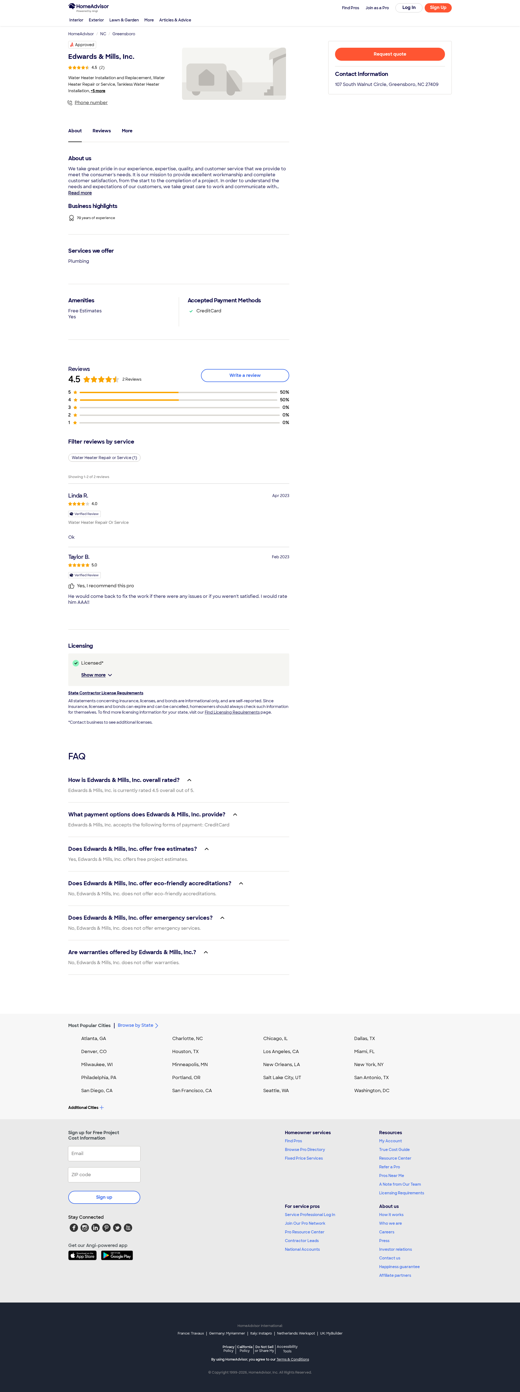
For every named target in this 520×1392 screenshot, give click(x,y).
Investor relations (395, 1249)
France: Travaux (191, 1333)
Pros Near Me (391, 1175)
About (75, 131)
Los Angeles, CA (281, 1051)
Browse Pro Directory (305, 1149)
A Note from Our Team (400, 1184)
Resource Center (395, 1158)
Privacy (229, 1349)
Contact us (389, 1258)
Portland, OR (186, 1077)
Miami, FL (364, 1051)
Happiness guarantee (399, 1266)
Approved (84, 44)
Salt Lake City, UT (282, 1077)
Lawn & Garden (124, 20)
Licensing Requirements (401, 1193)
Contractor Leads (302, 1240)
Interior (76, 20)
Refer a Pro (389, 1167)
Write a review (245, 375)
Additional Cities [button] (83, 1107)
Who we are (390, 1223)
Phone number (91, 102)
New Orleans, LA (281, 1064)
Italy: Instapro (261, 1333)
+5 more (98, 90)
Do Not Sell (264, 1349)
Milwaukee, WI (97, 1064)
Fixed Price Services (304, 1158)
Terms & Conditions (293, 1359)
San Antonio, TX (371, 1077)
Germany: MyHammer (227, 1333)
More (149, 20)
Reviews (102, 131)
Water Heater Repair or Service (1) (104, 457)
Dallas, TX (364, 1038)
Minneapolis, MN (190, 1064)
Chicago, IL (275, 1038)
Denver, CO (94, 1051)
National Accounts (302, 1249)
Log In (409, 7)
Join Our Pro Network (305, 1223)
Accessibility (287, 1349)
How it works (391, 1214)
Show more (93, 675)
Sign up (104, 1197)
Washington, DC (371, 1090)
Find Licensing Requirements (232, 712)
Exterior (96, 20)
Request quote (390, 54)
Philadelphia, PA (98, 1077)
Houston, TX (185, 1051)
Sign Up (438, 7)
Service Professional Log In (310, 1214)
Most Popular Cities (89, 1025)
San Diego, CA (97, 1090)
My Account (390, 1140)
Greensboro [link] (123, 33)
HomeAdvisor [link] (81, 33)
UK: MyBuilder (331, 1333)
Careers (386, 1232)
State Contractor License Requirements (105, 693)
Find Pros (293, 1140)
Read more (80, 193)
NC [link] (103, 33)
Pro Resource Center (304, 1232)
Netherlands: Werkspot (296, 1333)
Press (384, 1240)
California (244, 1349)
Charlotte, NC (187, 1038)
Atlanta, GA (93, 1038)
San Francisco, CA (192, 1090)
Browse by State (135, 1025)
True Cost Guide (394, 1149)
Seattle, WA (276, 1090)
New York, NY (369, 1064)
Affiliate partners (395, 1275)
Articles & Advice (175, 20)
